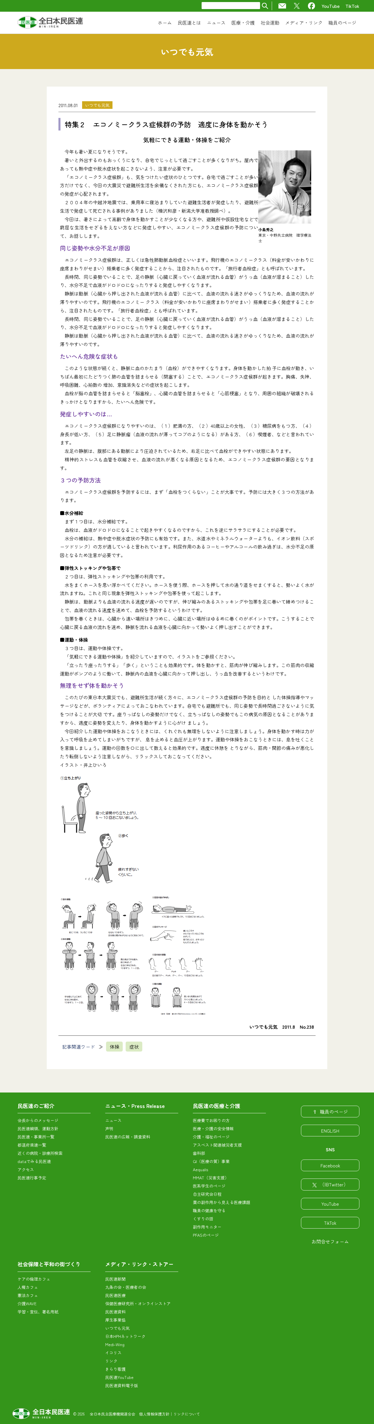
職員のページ (334, 1111)
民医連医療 (115, 1295)
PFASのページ (206, 1235)
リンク (111, 1361)
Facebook (330, 1165)
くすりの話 (203, 1219)
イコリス (113, 1353)
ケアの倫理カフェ (34, 1279)
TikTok (352, 5)
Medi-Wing (114, 1344)
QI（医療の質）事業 (211, 1161)
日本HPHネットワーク (125, 1336)
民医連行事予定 (32, 1178)
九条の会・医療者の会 (125, 1287)
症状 (134, 1046)
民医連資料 (115, 1312)
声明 (109, 1128)
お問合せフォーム (330, 1241)
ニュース (113, 1120)
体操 (114, 1046)
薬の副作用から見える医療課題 (221, 1202)
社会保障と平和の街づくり (49, 1264)
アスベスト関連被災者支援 (217, 1145)
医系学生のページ (209, 1186)
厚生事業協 (115, 1320)
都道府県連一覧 (32, 1145)
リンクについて (186, 1414)
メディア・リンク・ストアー (139, 1264)
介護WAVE (27, 1303)
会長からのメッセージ (38, 1120)
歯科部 (199, 1153)
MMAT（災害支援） (211, 1178)
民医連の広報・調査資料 (127, 1137)
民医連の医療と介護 (216, 1105)
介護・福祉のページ (211, 1137)
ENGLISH (330, 1130)
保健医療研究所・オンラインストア (138, 1303)
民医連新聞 (115, 1279)
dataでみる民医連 (34, 1161)
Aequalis (200, 1169)
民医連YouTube (119, 1377)
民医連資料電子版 (121, 1385)
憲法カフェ (28, 1295)
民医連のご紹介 (36, 1105)
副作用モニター (207, 1227)
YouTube (331, 5)
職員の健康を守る (209, 1210)
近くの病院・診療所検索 (40, 1153)
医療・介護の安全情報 (213, 1128)
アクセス (26, 1169)
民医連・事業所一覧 (36, 1137)
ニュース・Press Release (135, 1105)
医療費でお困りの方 (211, 1120)
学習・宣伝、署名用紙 (38, 1312)
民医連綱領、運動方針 (38, 1128)
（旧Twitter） (334, 1184)
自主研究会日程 (207, 1194)
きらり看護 (115, 1369)
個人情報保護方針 (154, 1414)
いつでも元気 (97, 105)
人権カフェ (28, 1287)
